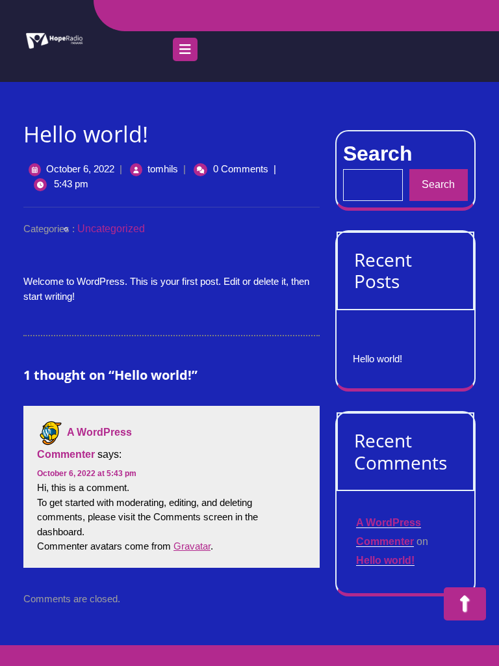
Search (438, 184)
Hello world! (377, 358)
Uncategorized (111, 228)
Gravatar (192, 546)
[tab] (185, 53)
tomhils (162, 168)
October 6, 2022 (80, 168)
